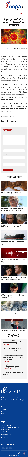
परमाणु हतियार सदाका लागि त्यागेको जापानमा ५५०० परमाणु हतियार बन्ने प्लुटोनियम (13, 366)
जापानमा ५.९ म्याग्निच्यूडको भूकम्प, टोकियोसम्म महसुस (13, 261)
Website (5, 162)
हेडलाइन (3, 416)
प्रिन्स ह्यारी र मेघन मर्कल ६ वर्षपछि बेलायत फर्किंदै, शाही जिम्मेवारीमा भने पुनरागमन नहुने (13, 278)
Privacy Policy (17, 452)
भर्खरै (23, 14)
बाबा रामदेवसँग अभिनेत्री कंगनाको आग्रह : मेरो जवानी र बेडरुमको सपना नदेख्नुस (13, 342)
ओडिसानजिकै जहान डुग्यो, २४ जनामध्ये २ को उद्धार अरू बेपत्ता (12, 243)
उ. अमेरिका (3, 409)
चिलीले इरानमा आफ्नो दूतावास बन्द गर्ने (11, 226)
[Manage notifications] (24, 453)
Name (5, 148)
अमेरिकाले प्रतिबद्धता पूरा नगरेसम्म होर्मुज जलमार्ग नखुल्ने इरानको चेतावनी (13, 296)
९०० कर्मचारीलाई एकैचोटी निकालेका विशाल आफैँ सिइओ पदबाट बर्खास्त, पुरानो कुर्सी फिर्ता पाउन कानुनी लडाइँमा (13, 358)
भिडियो (2, 414)
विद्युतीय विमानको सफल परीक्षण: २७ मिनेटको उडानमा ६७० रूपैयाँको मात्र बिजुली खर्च (13, 349)
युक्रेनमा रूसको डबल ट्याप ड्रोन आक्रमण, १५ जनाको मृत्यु (12, 314)
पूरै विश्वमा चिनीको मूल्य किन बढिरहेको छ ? (12, 193)
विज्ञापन (10, 452)
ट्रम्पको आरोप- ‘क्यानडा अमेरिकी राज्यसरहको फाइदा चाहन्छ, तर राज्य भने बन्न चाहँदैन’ (12, 209)
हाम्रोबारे (5, 452)
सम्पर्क (23, 452)
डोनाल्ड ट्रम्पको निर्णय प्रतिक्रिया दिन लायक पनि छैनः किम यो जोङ (13, 373)
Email (5, 155)
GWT (18, 455)
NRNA (2, 411)
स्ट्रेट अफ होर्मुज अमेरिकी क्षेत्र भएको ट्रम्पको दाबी (13, 331)
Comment (6, 133)
